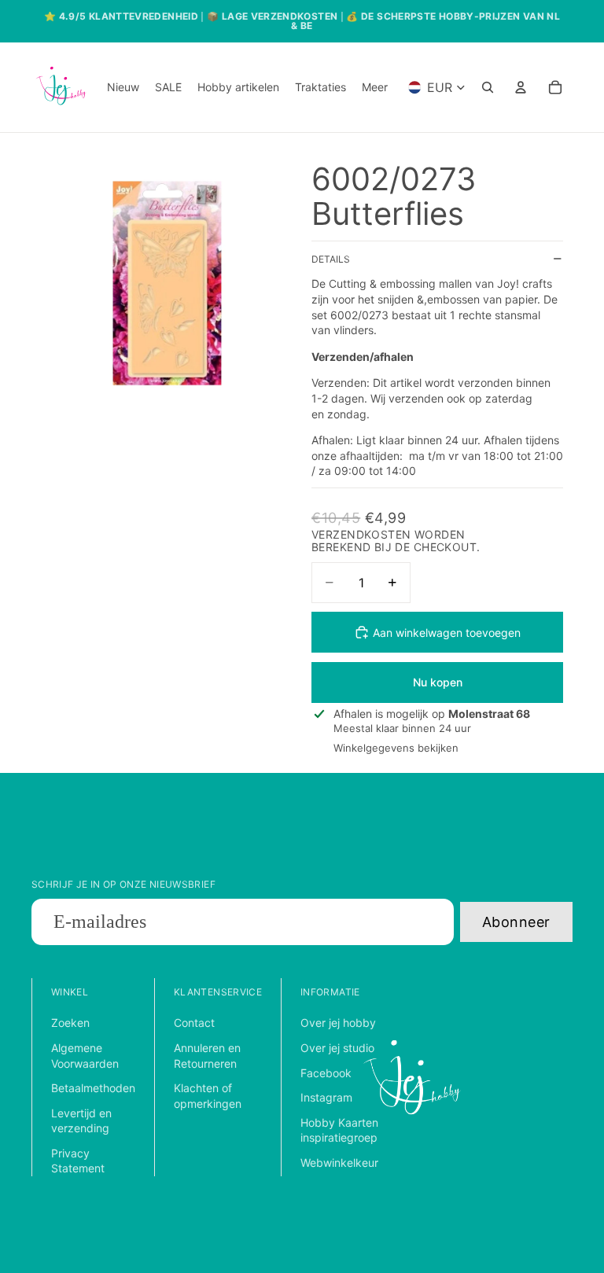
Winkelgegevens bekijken (396, 747)
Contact (194, 1022)
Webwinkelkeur (339, 1162)
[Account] (520, 87)
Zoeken (70, 1022)
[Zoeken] (487, 87)
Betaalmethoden (93, 1088)
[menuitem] (375, 87)
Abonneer (516, 922)
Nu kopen (437, 682)
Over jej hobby (338, 1022)
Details (330, 259)
